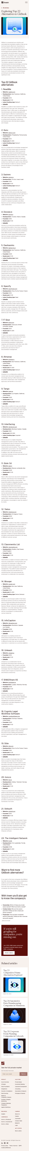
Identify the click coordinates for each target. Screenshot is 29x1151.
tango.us (10, 391)
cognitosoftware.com (14, 716)
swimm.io (11, 177)
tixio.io (10, 780)
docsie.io (10, 214)
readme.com (11, 92)
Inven (18, 884)
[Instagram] (4, 1143)
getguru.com (11, 133)
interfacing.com (12, 427)
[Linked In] (2, 1143)
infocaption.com (12, 623)
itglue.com (11, 322)
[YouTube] (7, 1143)
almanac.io (11, 359)
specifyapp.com (12, 289)
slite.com (10, 746)
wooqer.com (11, 584)
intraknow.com (12, 512)
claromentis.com (12, 547)
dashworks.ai (12, 248)
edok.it (10, 466)
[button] (26, 2)
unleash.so (11, 653)
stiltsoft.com (11, 811)
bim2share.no (12, 682)
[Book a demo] (9, 953)
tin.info (10, 841)
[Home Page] (5, 2)
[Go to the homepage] (2, 1063)
